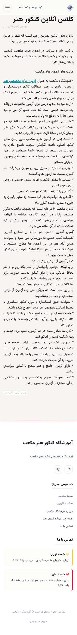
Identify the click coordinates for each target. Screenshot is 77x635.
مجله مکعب (65, 496)
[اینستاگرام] (69, 469)
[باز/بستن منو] (7, 8)
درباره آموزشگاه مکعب (59, 511)
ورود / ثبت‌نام (28, 7)
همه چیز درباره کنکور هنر (58, 518)
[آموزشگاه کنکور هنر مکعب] (70, 7)
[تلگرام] (58, 469)
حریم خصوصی (38, 621)
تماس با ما (66, 526)
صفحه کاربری (65, 503)
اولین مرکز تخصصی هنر (19, 81)
